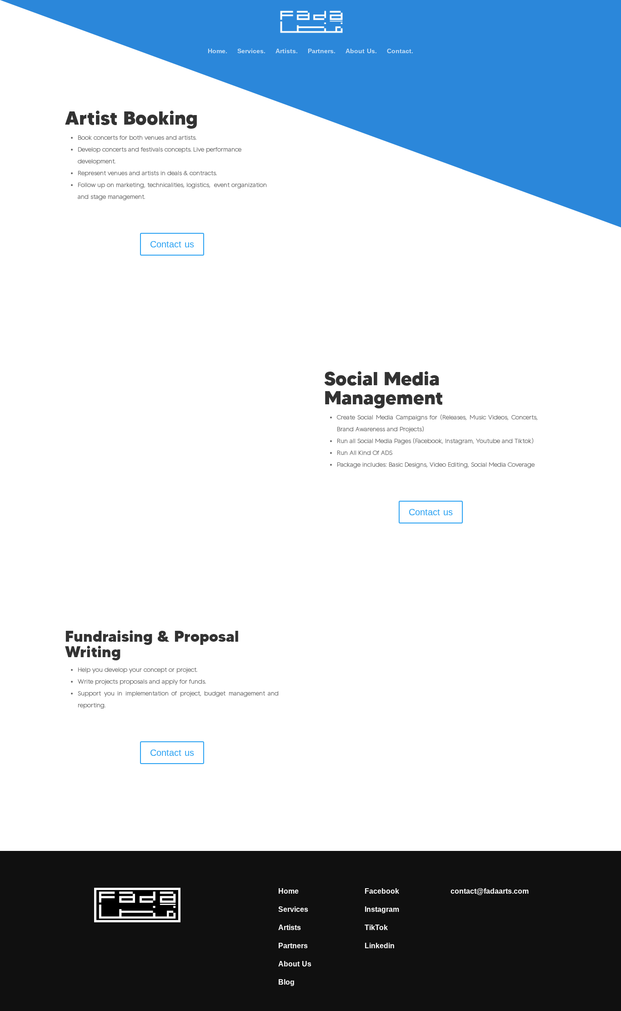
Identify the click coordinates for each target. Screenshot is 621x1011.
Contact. (400, 52)
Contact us (172, 244)
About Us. (361, 52)
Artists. (286, 52)
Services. (251, 52)
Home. (217, 52)
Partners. (322, 52)
